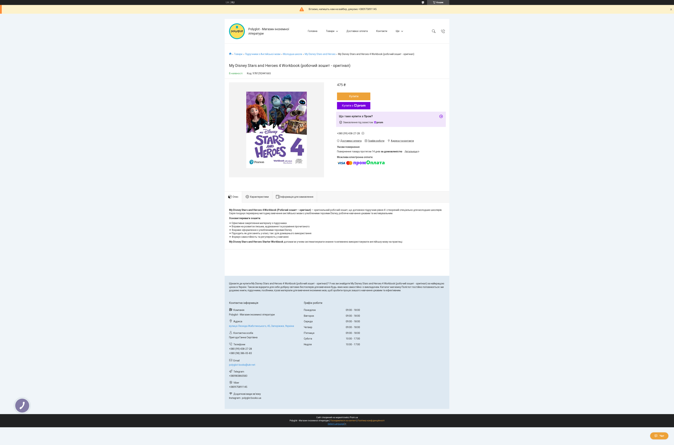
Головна (312, 31)
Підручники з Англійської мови (262, 54)
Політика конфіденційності (371, 420)
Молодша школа (292, 54)
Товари (330, 31)
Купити (353, 96)
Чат (662, 435)
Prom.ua (354, 417)
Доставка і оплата (357, 31)
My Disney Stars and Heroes (320, 54)
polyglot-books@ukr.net (242, 364)
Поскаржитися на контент (343, 420)
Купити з (347, 105)
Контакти (381, 31)
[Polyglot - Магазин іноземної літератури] (237, 31)
